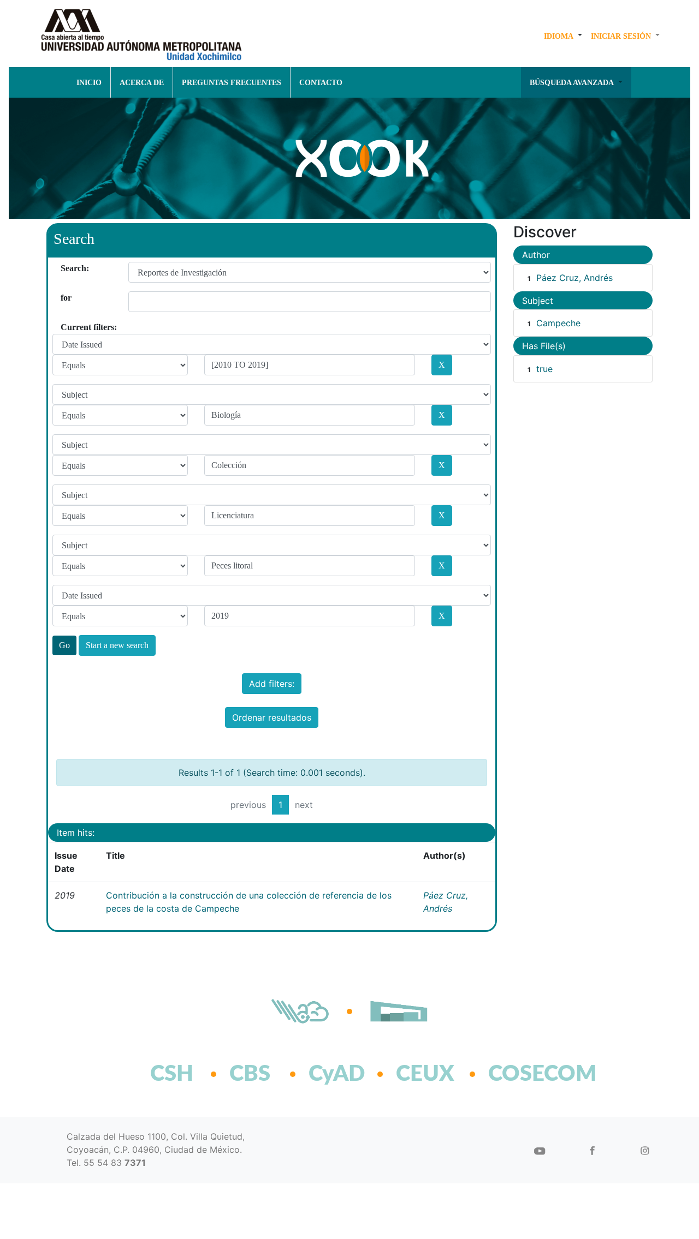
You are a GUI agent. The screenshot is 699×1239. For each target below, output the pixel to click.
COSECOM (518, 1074)
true (544, 368)
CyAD (337, 1074)
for (65, 297)
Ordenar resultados (271, 717)
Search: (65, 268)
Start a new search (117, 645)
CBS (249, 1074)
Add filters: (271, 683)
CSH (171, 1074)
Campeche (558, 323)
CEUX (425, 1074)
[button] (563, 36)
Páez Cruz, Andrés (574, 277)
